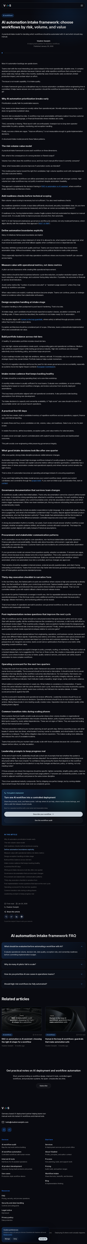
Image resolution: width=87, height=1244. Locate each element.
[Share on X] (11, 917)
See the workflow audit (43, 820)
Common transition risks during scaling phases (26, 711)
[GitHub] (4, 1129)
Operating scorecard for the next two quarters (26, 664)
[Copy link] (6, 917)
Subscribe (43, 1086)
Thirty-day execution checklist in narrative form (26, 577)
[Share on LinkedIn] (16, 917)
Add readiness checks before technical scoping (26, 196)
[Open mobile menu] (81, 5)
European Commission (46, 367)
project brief (36, 481)
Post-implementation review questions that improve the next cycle (36, 614)
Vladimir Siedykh (43, 41)
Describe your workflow (42, 814)
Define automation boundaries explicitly (22, 230)
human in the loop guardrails (31, 319)
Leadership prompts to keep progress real (23, 751)
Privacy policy (8, 1234)
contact (5, 483)
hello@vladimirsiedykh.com (17, 1122)
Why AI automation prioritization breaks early (25, 98)
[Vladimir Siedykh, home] (7, 5)
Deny (15, 1239)
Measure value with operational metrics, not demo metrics (32, 265)
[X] (9, 1129)
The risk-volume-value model (17, 146)
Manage (7, 1239)
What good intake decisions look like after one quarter (30, 450)
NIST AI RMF (44, 223)
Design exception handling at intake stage (23, 302)
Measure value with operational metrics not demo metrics (24, 853)
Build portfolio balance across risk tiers (22, 336)
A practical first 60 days (14, 411)
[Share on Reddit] (22, 917)
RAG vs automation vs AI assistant (54, 186)
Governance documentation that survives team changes (31, 490)
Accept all (43, 1239)
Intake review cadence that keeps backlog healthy (28, 374)
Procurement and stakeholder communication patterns (30, 535)
